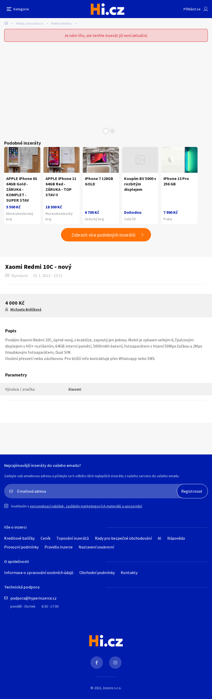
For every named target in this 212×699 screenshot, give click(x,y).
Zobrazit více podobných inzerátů (103, 235)
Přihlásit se (192, 9)
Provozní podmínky (21, 546)
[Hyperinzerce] (107, 9)
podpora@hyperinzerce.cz (33, 598)
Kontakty (129, 572)
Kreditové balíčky (19, 538)
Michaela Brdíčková (25, 309)
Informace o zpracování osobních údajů (38, 572)
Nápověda (176, 538)
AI (159, 538)
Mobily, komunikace (29, 23)
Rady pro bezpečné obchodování (123, 538)
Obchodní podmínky (97, 572)
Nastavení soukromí (96, 546)
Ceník (45, 538)
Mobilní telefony (61, 23)
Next (112, 131)
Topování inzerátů (72, 538)
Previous (99, 131)
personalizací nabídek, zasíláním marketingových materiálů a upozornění (86, 506)
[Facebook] (96, 662)
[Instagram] (115, 662)
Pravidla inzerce (58, 546)
